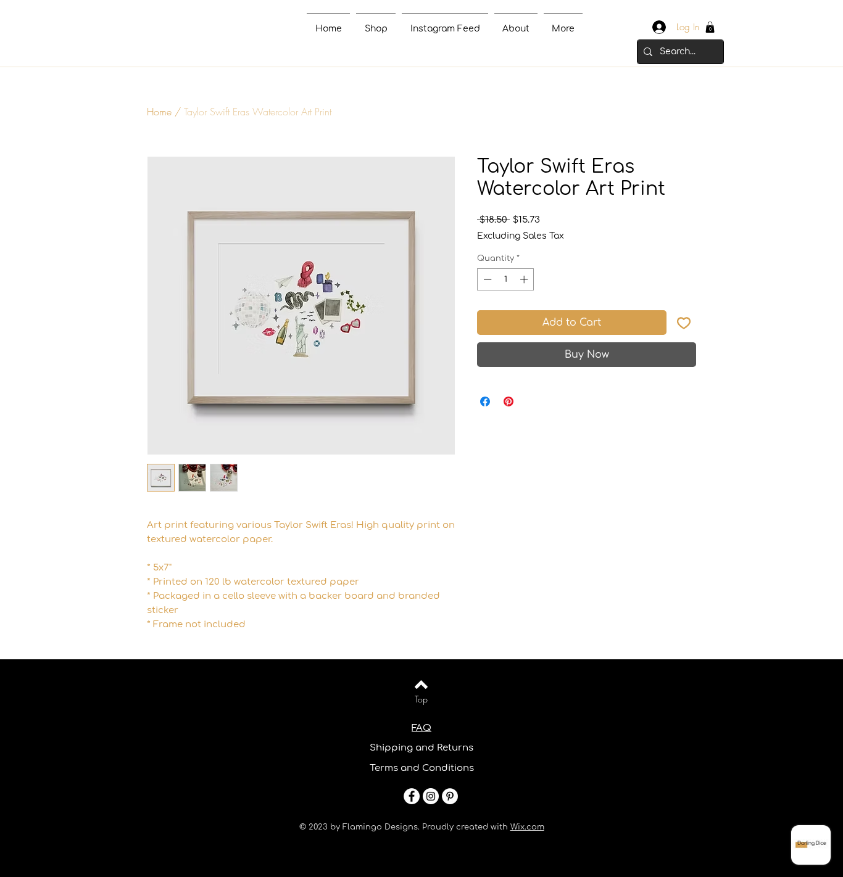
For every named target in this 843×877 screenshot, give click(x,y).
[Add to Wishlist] (683, 322)
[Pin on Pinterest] (508, 401)
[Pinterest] (450, 796)
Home (159, 111)
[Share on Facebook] (485, 401)
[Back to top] (421, 684)
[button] (710, 27)
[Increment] (525, 279)
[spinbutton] (506, 279)
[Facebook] (412, 796)
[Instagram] (431, 796)
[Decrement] (486, 279)
